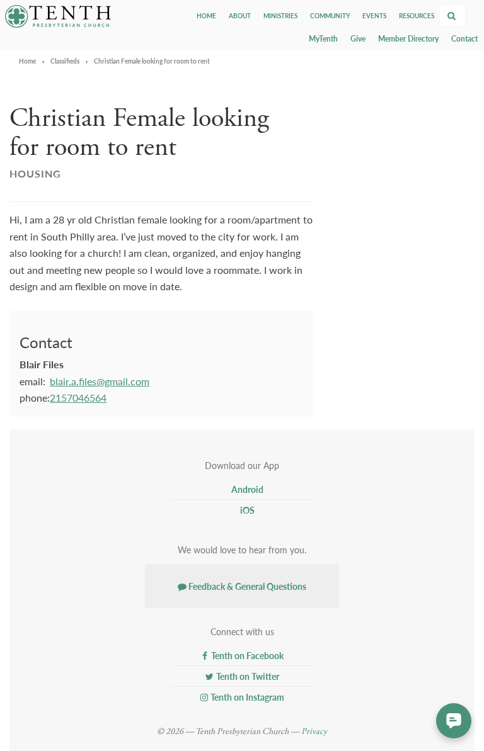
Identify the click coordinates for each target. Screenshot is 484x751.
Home (206, 15)
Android (246, 489)
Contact (464, 38)
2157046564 (78, 397)
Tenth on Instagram (246, 697)
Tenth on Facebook (246, 655)
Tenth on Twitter (246, 676)
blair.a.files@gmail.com (99, 381)
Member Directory (408, 38)
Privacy (314, 731)
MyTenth (323, 38)
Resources (416, 15)
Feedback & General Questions (246, 586)
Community (330, 15)
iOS (246, 510)
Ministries (280, 15)
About (240, 15)
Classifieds (64, 61)
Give (358, 38)
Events (374, 15)
